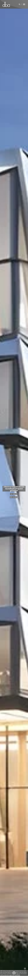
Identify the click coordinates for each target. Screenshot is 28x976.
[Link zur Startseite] (10, 4)
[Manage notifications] (25, 968)
